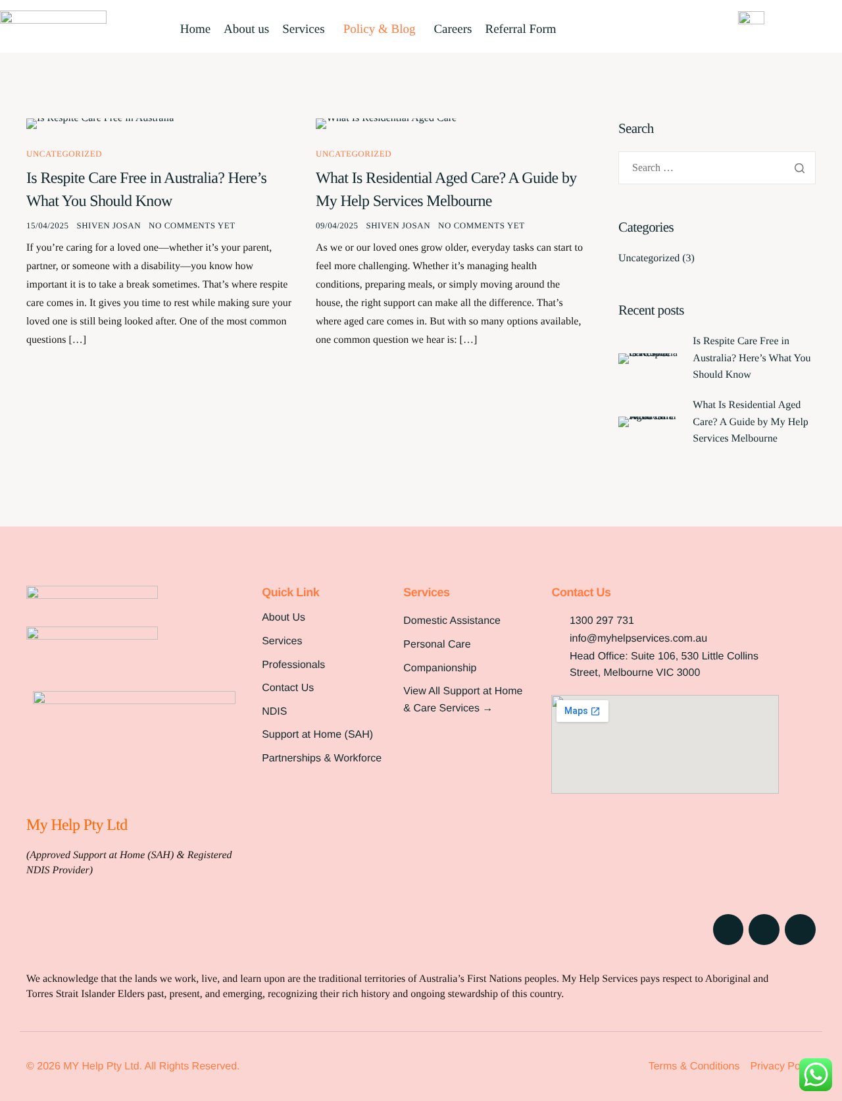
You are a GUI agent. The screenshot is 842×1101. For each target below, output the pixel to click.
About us (246, 29)
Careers (452, 29)
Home (195, 29)
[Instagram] (764, 929)
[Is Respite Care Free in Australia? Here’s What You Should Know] (100, 123)
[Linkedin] (800, 929)
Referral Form (520, 29)
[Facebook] (728, 929)
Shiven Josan (108, 225)
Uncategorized (64, 154)
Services (303, 29)
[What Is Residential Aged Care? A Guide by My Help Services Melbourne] (386, 123)
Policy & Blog (379, 29)
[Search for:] (717, 168)
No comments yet (192, 225)
